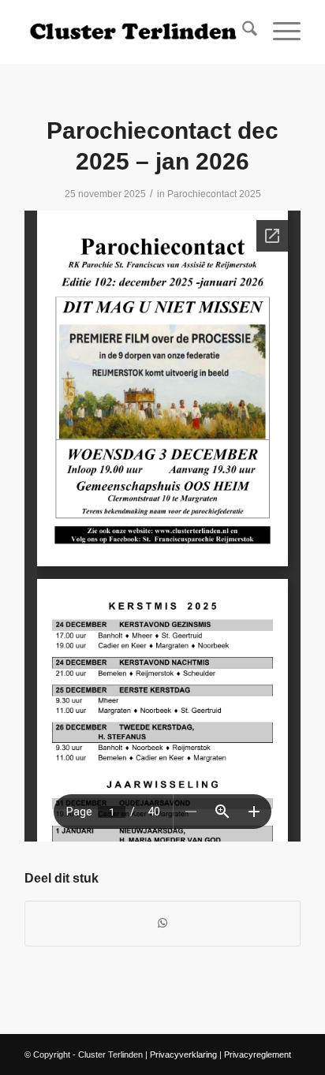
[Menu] (279, 31)
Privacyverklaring (183, 1054)
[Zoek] (241, 31)
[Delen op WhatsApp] (162, 923)
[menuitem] (241, 31)
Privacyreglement (257, 1054)
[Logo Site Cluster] (134, 31)
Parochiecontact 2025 (214, 194)
